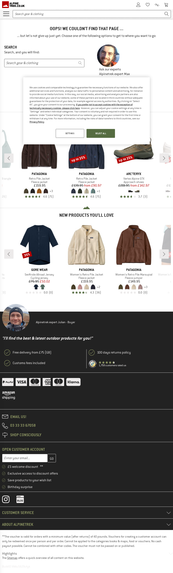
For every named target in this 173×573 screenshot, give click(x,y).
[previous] (9, 158)
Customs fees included (29, 363)
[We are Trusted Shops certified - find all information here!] (93, 364)
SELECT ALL (100, 133)
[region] (86, 110)
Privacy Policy (37, 121)
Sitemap (12, 558)
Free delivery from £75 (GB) (32, 352)
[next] (164, 158)
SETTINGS (69, 133)
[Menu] (6, 13)
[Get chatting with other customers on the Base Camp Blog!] (23, 500)
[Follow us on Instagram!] (9, 500)
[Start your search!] (166, 14)
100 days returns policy (114, 352)
